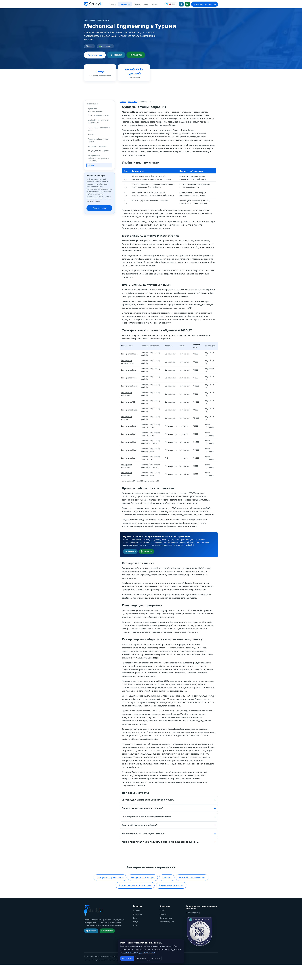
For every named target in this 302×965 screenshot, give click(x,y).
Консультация (166, 918)
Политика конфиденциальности (96, 960)
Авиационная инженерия (143, 877)
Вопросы (91, 165)
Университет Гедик (129, 434)
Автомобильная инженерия (192, 877)
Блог (146, 4)
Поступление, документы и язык (99, 128)
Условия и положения (117, 960)
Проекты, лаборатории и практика (98, 140)
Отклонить (141, 958)
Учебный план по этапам (98, 115)
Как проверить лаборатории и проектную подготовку (99, 158)
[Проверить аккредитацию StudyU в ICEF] (199, 931)
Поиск (135, 925)
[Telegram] (181, 4)
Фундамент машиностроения (95, 109)
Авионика (166, 877)
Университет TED (128, 402)
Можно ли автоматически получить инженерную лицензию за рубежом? (160, 841)
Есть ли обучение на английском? (139, 825)
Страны (112, 4)
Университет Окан (128, 378)
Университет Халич (129, 370)
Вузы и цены (93, 134)
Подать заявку (95, 55)
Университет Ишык (129, 354)
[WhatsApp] (187, 4)
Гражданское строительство (110, 877)
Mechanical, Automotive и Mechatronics (98, 121)
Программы (125, 4)
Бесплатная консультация (204, 4)
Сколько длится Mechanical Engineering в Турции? (148, 799)
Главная (123, 101)
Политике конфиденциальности (139, 952)
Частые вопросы (167, 921)
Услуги (137, 4)
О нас (154, 4)
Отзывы (163, 914)
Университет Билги (129, 386)
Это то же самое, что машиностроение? (142, 808)
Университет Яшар (129, 410)
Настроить (155, 958)
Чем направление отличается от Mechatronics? (146, 816)
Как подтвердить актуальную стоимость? (143, 833)
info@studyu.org (193, 912)
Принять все (127, 958)
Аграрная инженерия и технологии (135, 885)
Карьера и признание (97, 146)
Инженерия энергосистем (171, 885)
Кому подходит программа (98, 151)
